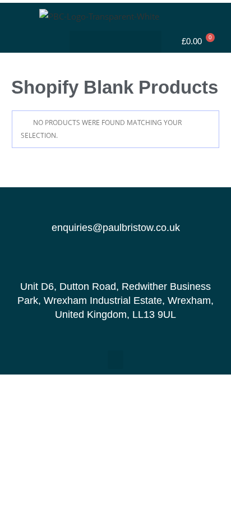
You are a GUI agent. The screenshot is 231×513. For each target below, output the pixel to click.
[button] (116, 42)
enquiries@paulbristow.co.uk (116, 227)
